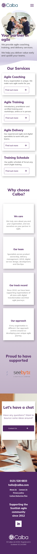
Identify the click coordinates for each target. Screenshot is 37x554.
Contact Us (12, 428)
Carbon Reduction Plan (18, 496)
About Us (13, 490)
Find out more (11, 90)
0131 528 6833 (18, 480)
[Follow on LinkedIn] (18, 524)
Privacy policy (18, 493)
